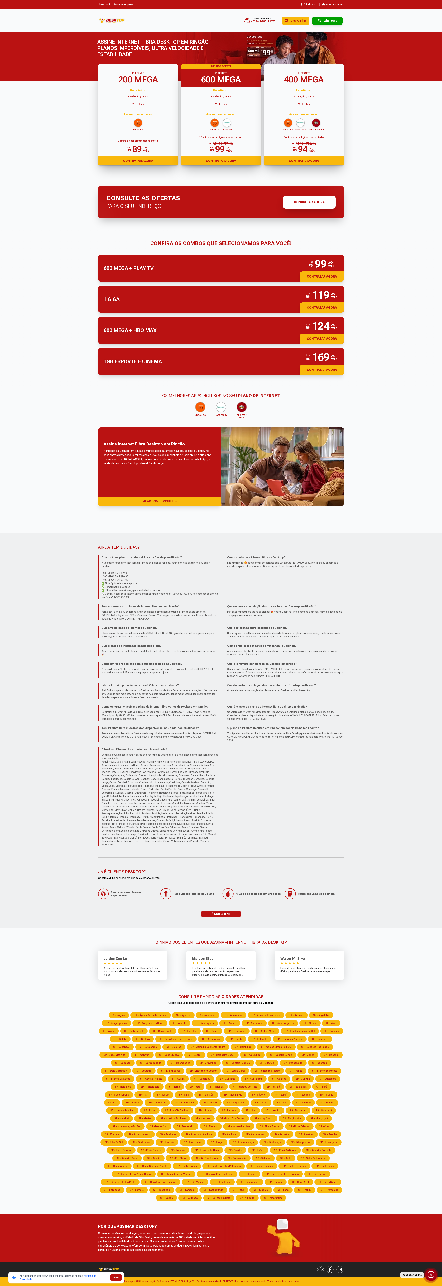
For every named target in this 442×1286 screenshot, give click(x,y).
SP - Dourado (143, 1070)
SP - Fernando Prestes (267, 1070)
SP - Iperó (321, 1086)
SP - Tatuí (238, 1190)
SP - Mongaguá (319, 1118)
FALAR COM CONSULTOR (159, 501)
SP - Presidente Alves (207, 1150)
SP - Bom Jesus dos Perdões (176, 1039)
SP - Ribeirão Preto (127, 1158)
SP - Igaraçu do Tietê (245, 1086)
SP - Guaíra (178, 1078)
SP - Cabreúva (320, 1039)
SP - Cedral (194, 1055)
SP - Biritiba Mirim (265, 1031)
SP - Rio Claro (178, 1158)
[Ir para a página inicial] (111, 20)
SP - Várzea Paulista (218, 1198)
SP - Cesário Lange (281, 1055)
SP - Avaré (109, 1031)
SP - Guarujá (303, 1078)
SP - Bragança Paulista (289, 1039)
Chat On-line (298, 20)
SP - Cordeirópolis (150, 1062)
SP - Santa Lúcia (325, 1166)
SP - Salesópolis (237, 1158)
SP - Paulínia (229, 1134)
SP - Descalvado (293, 1062)
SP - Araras (229, 1023)
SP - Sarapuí (275, 1182)
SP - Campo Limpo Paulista (276, 1047)
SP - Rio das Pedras (206, 1158)
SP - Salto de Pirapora (313, 1158)
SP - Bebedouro (237, 1031)
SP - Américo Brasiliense (266, 1015)
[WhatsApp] (320, 1269)
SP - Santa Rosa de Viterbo (176, 1174)
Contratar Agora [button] (322, 276)
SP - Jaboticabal (184, 1102)
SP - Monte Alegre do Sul (126, 1126)
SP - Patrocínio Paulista (198, 1134)
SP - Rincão (153, 1158)
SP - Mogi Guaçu (263, 1118)
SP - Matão (144, 1118)
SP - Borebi (236, 1039)
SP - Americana (233, 1015)
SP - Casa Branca (169, 1055)
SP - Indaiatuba (298, 1086)
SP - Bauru (212, 1031)
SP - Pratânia (178, 1150)
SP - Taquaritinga (213, 1190)
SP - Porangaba (328, 1142)
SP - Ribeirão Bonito (285, 1150)
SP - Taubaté (260, 1190)
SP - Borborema (211, 1039)
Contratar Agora (138, 161)
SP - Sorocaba (112, 1190)
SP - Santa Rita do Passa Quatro (134, 1174)
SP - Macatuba (298, 1110)
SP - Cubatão (267, 1062)
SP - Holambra (123, 1086)
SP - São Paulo (222, 1182)
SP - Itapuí (281, 1094)
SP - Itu (112, 1102)
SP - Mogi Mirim (292, 1118)
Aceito (116, 1277)
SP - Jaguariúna (236, 1102)
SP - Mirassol (202, 1118)
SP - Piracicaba (192, 1142)
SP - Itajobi (163, 1094)
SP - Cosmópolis (180, 1062)
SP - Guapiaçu (202, 1078)
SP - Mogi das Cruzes (232, 1118)
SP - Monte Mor (185, 1126)
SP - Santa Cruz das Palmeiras (223, 1166)
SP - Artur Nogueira (283, 1023)
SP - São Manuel (195, 1182)
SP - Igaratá (273, 1086)
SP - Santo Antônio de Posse (217, 1174)
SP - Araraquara (205, 1023)
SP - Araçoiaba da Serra (150, 1023)
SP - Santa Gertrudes (294, 1166)
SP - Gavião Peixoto (151, 1078)
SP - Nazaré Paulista (238, 1126)
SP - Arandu (179, 1023)
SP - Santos (249, 1174)
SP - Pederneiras (255, 1134)
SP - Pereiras (306, 1134)
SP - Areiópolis (254, 1023)
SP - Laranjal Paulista (122, 1110)
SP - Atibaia (310, 1023)
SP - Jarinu (261, 1102)
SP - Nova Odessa (299, 1126)
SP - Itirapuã (326, 1094)
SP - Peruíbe (330, 1134)
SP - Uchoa (166, 1198)
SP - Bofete (120, 1039)
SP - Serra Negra (328, 1182)
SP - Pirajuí (217, 1142)
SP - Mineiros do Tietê (173, 1118)
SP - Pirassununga (243, 1142)
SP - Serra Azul (300, 1182)
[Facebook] (330, 1269)
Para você (104, 4)
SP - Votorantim (273, 1198)
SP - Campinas (243, 1047)
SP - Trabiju (304, 1190)
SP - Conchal (331, 1055)
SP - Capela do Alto (114, 1055)
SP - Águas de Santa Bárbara (150, 1015)
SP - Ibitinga (217, 1086)
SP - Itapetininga (233, 1094)
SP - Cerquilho (252, 1055)
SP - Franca (295, 1070)
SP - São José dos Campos (160, 1182)
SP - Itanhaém (206, 1094)
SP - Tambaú (187, 1190)
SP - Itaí (143, 1094)
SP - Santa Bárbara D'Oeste (152, 1166)
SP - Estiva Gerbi (235, 1070)
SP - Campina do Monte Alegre (208, 1047)
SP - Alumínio (207, 1015)
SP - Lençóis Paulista (177, 1110)
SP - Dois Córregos (116, 1070)
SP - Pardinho (168, 1134)
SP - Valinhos (190, 1198)
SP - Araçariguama (116, 1023)
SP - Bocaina (331, 1031)
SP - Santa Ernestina (261, 1166)
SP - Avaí (331, 1023)
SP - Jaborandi (157, 1102)
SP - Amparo (297, 1015)
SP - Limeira (205, 1110)
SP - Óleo (324, 1126)
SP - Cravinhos (208, 1062)
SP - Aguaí (119, 1015)
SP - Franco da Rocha (118, 1078)
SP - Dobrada (319, 1062)
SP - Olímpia (112, 1134)
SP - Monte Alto (158, 1126)
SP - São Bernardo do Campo (282, 1174)
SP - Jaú (281, 1102)
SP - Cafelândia (148, 1047)
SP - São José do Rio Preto (120, 1182)
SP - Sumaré (137, 1190)
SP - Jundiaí (327, 1102)
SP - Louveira (272, 1110)
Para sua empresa (123, 4)
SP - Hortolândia (150, 1086)
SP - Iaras (174, 1086)
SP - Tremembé (329, 1190)
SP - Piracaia (167, 1142)
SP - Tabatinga (161, 1190)
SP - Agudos (183, 1015)
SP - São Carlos (317, 1174)
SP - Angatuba (321, 1015)
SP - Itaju (184, 1094)
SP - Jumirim (303, 1102)
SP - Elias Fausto (170, 1070)
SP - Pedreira (281, 1134)
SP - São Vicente (249, 1182)
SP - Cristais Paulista (238, 1062)
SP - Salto (285, 1158)
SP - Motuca (211, 1126)
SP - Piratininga (272, 1142)
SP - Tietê (283, 1190)
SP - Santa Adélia (117, 1166)
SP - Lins (251, 1110)
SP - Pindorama (141, 1142)
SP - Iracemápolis (119, 1094)
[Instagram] (339, 1269)
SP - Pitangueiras (300, 1142)
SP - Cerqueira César (222, 1055)
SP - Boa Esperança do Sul (300, 1031)
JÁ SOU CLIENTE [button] (221, 914)
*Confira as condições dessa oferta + (138, 140)
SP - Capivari (142, 1055)
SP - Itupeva (132, 1102)
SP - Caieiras (173, 1047)
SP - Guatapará (327, 1078)
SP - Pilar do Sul (114, 1142)
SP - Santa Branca (187, 1166)
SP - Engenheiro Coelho (203, 1070)
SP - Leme (149, 1110)
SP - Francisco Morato (324, 1070)
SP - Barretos (189, 1031)
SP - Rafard (258, 1150)
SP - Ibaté (195, 1086)
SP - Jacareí (210, 1102)
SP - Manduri (121, 1118)
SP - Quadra (235, 1150)
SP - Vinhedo (247, 1198)
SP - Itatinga (303, 1094)
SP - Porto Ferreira (121, 1150)
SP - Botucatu (259, 1039)
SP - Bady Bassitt (133, 1031)
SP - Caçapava (121, 1047)
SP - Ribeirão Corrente (318, 1150)
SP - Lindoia (229, 1110)
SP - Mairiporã (324, 1110)
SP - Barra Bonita (162, 1031)
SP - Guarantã (227, 1078)
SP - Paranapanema (139, 1134)
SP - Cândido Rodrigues (315, 1047)
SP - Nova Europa (269, 1126)
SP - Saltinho (263, 1158)
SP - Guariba (279, 1078)
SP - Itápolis (259, 1094)
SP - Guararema (253, 1078)
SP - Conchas (123, 1062)
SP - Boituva (143, 1039)
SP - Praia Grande (151, 1150)
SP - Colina (308, 1055)
